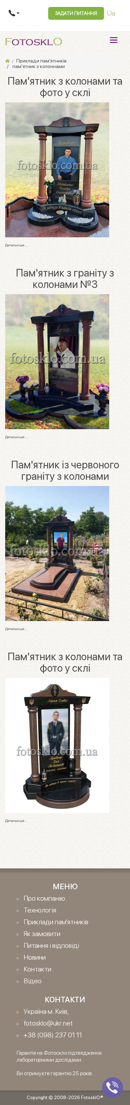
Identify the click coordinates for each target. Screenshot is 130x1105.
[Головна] (7, 60)
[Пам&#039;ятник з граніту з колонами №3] (57, 361)
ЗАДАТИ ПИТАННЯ (76, 13)
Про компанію (44, 898)
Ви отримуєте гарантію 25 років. (55, 1073)
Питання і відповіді (51, 945)
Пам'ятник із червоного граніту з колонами (65, 470)
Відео (33, 981)
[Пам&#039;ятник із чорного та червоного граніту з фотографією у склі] (57, 169)
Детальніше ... (16, 245)
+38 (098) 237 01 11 (53, 1035)
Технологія (40, 910)
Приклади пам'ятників (56, 922)
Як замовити (42, 933)
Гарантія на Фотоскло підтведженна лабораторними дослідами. (59, 1056)
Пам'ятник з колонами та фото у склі (65, 87)
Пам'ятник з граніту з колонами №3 (65, 278)
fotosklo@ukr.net (48, 1023)
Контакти (37, 969)
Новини (35, 957)
